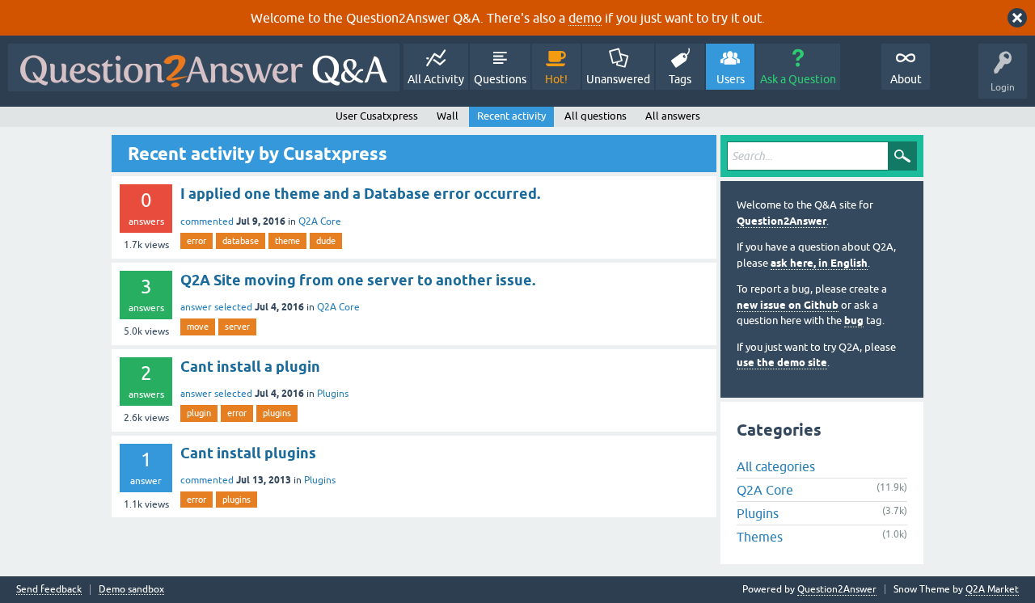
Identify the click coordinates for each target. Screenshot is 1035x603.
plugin (199, 413)
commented (207, 221)
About (906, 79)
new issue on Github (788, 305)
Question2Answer (781, 221)
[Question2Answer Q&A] (203, 67)
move (198, 326)
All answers (672, 116)
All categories (776, 466)
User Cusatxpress (377, 116)
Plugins (333, 393)
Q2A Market (992, 589)
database (240, 241)
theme (287, 241)
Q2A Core (319, 221)
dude (326, 241)
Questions (500, 79)
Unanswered (618, 79)
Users (730, 79)
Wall (447, 116)
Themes (760, 536)
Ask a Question (798, 79)
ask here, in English (819, 263)
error (196, 241)
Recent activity (511, 116)
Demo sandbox (131, 589)
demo (585, 18)
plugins (277, 413)
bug (854, 320)
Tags (680, 79)
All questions (595, 116)
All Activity (436, 79)
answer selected (216, 307)
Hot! (556, 79)
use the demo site (782, 362)
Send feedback (49, 589)
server (237, 326)
